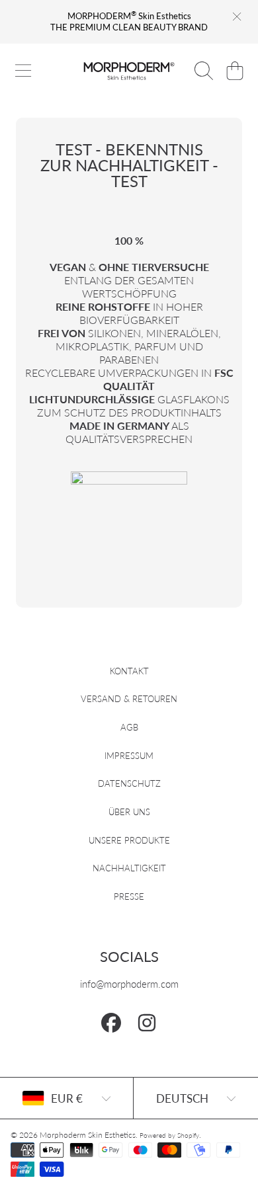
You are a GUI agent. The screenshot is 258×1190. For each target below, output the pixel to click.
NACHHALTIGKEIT (129, 868)
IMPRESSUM (129, 755)
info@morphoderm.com (129, 984)
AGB (129, 727)
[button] (23, 70)
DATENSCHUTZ (129, 783)
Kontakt (129, 671)
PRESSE (129, 896)
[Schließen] (236, 16)
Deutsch (182, 1098)
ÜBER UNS (129, 812)
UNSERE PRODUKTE (129, 840)
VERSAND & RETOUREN (129, 699)
